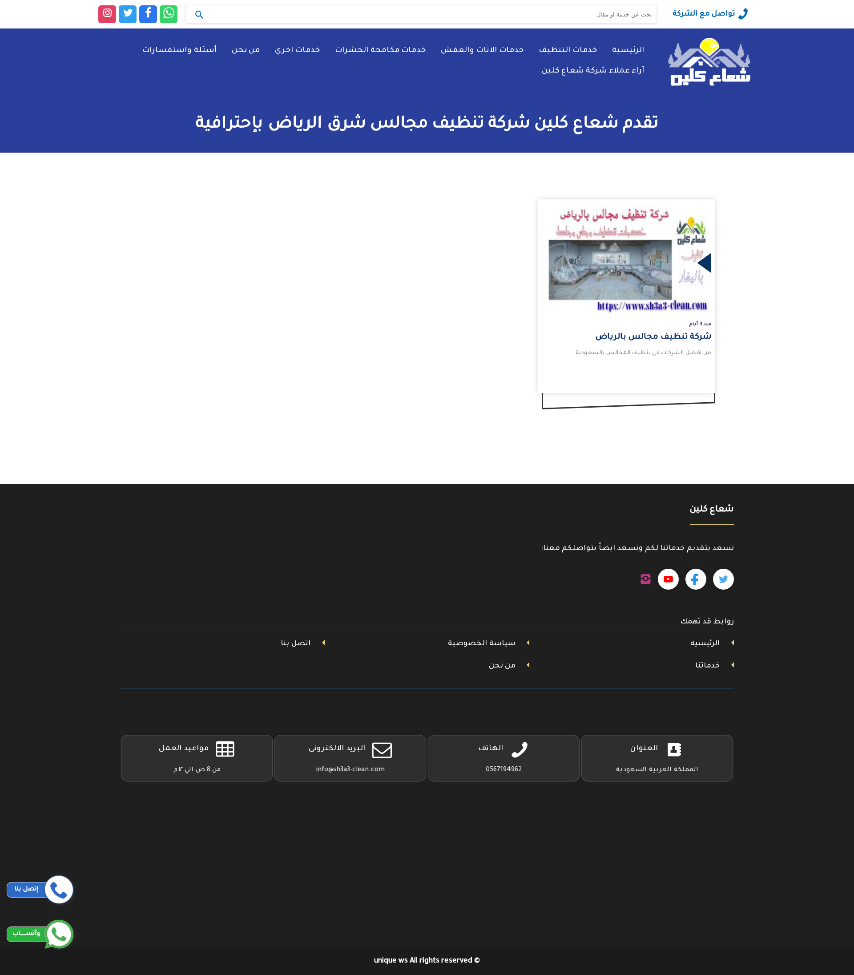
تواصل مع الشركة (704, 14)
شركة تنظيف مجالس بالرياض (653, 337)
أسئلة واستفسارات (179, 51)
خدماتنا (707, 666)
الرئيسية (628, 51)
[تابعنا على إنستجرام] (645, 579)
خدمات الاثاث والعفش (482, 51)
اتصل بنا (295, 644)
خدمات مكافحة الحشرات (380, 51)
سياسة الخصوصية (482, 644)
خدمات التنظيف (568, 51)
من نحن (246, 51)
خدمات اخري (297, 51)
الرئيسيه (705, 644)
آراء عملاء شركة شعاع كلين (593, 71)
